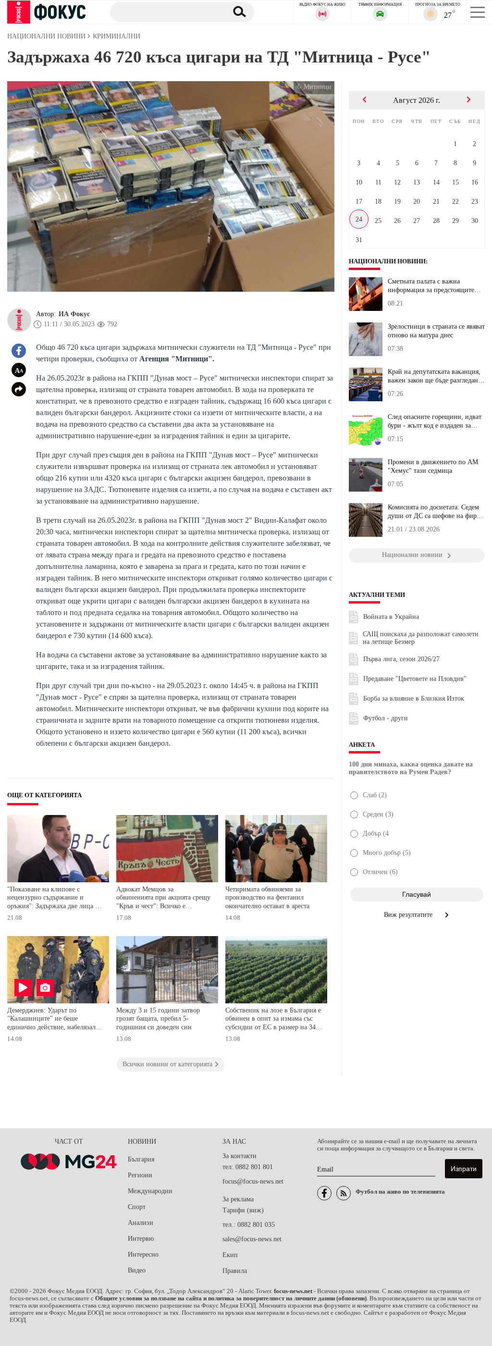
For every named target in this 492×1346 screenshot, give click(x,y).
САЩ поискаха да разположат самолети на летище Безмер (421, 637)
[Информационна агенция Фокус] (324, 1193)
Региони (140, 1175)
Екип (230, 1255)
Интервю (141, 1238)
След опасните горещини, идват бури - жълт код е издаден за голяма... (434, 421)
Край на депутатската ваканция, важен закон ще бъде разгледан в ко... (435, 376)
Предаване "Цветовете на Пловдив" (415, 678)
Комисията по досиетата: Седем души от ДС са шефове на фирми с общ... (436, 512)
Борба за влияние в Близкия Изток (413, 698)
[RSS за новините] (343, 1193)
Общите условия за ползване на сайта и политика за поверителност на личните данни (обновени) (231, 1298)
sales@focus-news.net (252, 1239)
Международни (150, 1191)
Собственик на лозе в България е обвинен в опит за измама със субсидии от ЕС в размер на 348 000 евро (273, 1020)
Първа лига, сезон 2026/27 (401, 659)
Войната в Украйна (391, 616)
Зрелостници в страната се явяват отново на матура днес (436, 331)
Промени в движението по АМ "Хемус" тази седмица (433, 466)
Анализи (140, 1222)
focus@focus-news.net (252, 1181)
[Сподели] (19, 389)
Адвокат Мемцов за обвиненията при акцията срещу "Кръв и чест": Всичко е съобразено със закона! (163, 899)
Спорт (137, 1206)
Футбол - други (385, 718)
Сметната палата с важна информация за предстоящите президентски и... (431, 286)
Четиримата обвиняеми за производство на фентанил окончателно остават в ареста (267, 898)
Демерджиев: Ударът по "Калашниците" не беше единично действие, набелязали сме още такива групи (53, 1020)
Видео (137, 1270)
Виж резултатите (409, 914)
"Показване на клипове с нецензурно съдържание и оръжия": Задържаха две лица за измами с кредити (54, 899)
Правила (234, 1270)
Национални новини (387, 261)
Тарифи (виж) (243, 1210)
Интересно (143, 1254)
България (141, 1159)
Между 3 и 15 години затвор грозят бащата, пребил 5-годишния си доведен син (158, 1019)
